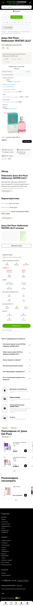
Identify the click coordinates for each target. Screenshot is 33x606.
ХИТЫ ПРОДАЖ (16, 17)
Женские (13, 428)
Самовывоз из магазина (9, 84)
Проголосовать (16, 325)
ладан (3, 213)
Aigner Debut (16, 486)
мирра (8, 213)
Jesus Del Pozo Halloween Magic (19, 458)
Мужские (5, 428)
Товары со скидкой (6, 560)
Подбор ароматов (6, 564)
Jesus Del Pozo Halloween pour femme (19, 443)
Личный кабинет (6, 575)
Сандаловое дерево (22, 211)
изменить (28, 71)
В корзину (27, 141)
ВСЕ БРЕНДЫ (8, 27)
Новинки (3, 547)
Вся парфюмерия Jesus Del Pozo (11, 45)
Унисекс (3, 558)
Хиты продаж (5, 562)
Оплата (3, 519)
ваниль (13, 211)
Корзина (3, 573)
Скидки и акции (5, 524)
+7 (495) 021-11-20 (8, 581)
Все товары (5, 436)
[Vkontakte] (3, 593)
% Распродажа (5, 545)
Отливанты (4, 542)
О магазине (4, 521)
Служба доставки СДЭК (9, 89)
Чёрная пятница (5, 540)
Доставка (4, 517)
